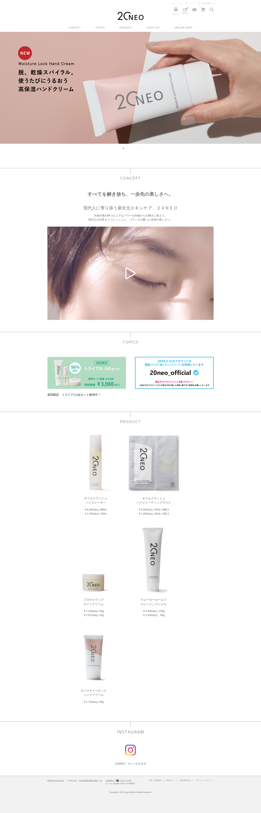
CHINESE (180, 3)
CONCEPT (74, 27)
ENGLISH (193, 3)
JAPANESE (206, 3)
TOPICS (100, 27)
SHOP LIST (153, 27)
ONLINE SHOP (184, 27)
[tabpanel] (130, 88)
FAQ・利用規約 (155, 780)
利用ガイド (170, 780)
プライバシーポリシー (204, 780)
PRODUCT (125, 27)
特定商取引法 (185, 780)
